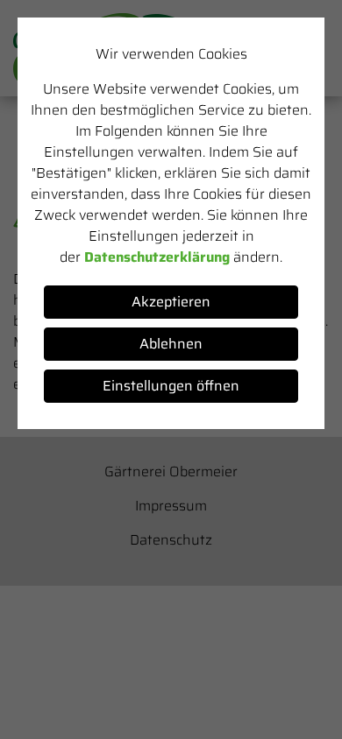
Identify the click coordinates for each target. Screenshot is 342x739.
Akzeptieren (171, 302)
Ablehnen (171, 344)
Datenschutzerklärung (157, 257)
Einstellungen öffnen (171, 386)
